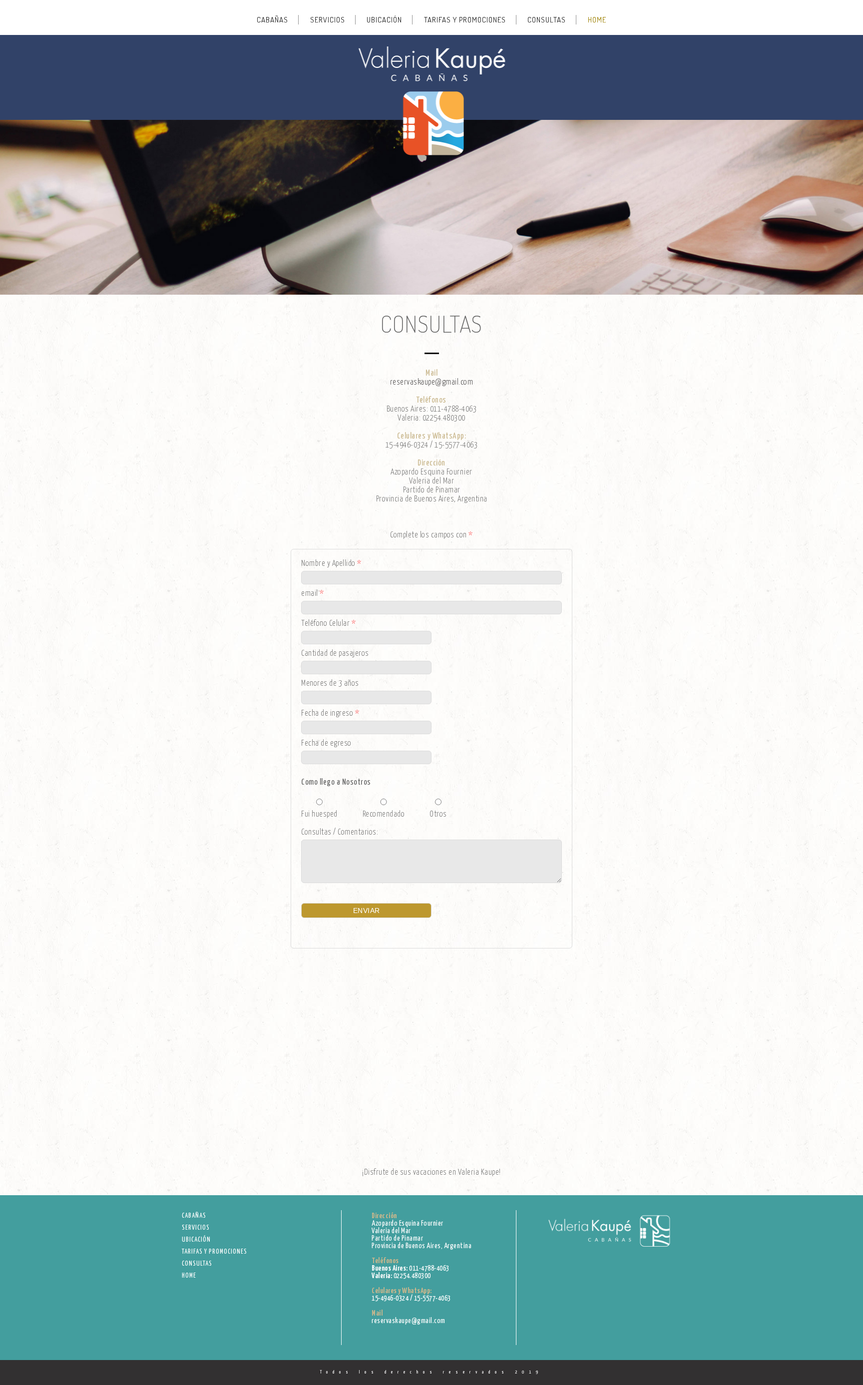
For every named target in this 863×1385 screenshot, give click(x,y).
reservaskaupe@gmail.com (431, 382)
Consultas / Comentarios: (339, 832)
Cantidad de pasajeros (335, 653)
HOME (597, 19)
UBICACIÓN (384, 19)
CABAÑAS (272, 19)
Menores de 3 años (330, 683)
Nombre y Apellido (331, 563)
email (312, 593)
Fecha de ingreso (330, 713)
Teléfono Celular (328, 623)
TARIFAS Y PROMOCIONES (465, 19)
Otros (438, 814)
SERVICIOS (327, 19)
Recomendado (384, 814)
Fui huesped (319, 814)
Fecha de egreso (326, 743)
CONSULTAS (546, 19)
